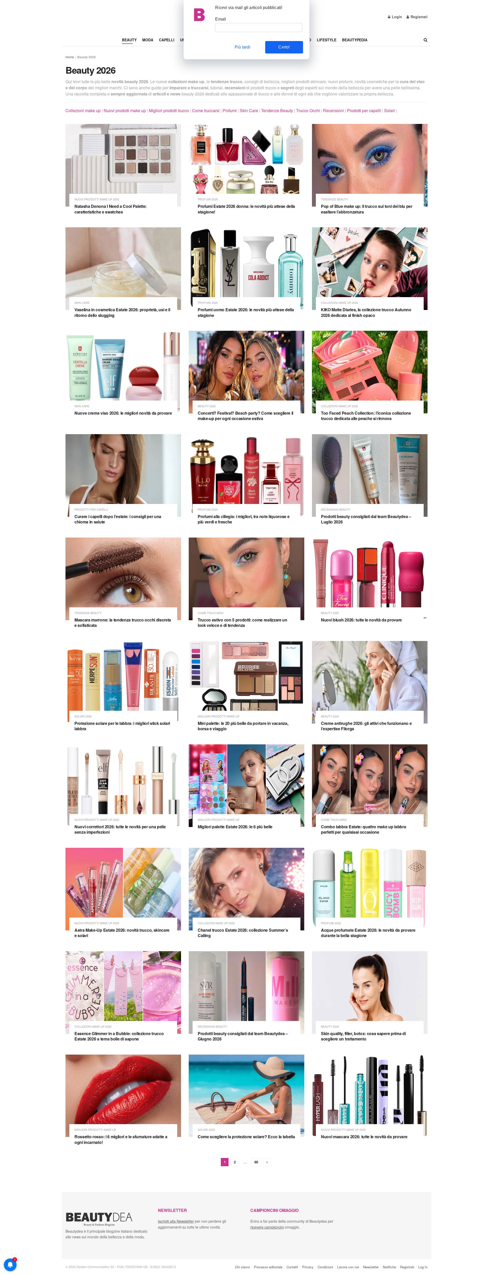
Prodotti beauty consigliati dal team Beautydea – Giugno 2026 (243, 1036)
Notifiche (389, 1266)
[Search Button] (426, 39)
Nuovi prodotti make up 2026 (96, 199)
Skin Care (249, 110)
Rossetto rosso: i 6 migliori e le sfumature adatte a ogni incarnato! (120, 1139)
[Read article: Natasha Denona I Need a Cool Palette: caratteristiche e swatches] (123, 165)
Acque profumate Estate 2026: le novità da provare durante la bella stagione (368, 933)
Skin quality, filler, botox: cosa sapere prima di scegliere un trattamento (363, 1036)
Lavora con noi (348, 1266)
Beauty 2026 (207, 406)
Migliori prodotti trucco (169, 110)
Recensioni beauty (335, 509)
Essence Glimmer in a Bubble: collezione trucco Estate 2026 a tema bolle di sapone (119, 1036)
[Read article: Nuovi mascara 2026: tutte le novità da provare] (370, 1096)
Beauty (129, 39)
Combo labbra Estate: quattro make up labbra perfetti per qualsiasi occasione (363, 829)
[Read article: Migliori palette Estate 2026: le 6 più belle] (246, 785)
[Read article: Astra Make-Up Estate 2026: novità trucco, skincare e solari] (123, 889)
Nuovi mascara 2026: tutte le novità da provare (364, 1137)
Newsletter (371, 1266)
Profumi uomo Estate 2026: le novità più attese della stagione (246, 312)
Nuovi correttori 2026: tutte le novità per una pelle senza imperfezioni (120, 829)
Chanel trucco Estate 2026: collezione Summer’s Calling (243, 933)
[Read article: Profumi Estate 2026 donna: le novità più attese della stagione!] (246, 165)
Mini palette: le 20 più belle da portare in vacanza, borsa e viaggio (243, 726)
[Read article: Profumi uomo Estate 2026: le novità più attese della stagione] (246, 268)
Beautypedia (354, 39)
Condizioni (325, 1266)
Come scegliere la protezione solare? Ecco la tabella (246, 1137)
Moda (147, 39)
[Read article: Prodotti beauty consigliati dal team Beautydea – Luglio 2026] (370, 475)
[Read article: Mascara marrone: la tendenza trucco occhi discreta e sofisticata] (123, 579)
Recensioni (333, 110)
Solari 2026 (83, 716)
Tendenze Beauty (277, 110)
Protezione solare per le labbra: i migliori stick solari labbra (122, 726)
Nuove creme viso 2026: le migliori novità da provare (123, 413)
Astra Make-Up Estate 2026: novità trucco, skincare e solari (121, 933)
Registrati (419, 16)
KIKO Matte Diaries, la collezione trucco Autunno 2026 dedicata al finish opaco (366, 312)
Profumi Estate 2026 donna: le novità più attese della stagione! (246, 209)
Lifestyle (326, 39)
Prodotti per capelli (364, 110)
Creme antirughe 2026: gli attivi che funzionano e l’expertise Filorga (366, 726)
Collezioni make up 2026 (339, 302)
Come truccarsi (206, 110)
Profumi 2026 (208, 199)
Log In (423, 1266)
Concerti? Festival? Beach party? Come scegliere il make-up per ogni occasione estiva (245, 416)
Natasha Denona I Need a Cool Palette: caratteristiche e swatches (110, 209)
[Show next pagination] (267, 1162)
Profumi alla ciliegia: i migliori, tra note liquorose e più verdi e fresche (243, 519)
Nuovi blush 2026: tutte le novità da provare (361, 620)
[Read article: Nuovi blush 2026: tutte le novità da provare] (370, 579)
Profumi (230, 110)
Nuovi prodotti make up (125, 110)
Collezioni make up (83, 110)
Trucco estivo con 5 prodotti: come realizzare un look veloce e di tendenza (242, 622)
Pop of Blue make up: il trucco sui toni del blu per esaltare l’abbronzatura (366, 209)
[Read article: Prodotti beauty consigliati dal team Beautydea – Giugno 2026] (246, 992)
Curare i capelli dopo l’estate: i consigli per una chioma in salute (117, 519)
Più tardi (242, 47)
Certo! (284, 47)
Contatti (292, 1266)
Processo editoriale (268, 1266)
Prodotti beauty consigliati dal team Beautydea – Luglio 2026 (366, 519)
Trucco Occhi (308, 110)
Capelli (166, 39)
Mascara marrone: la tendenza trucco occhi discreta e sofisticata (122, 622)
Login (396, 16)
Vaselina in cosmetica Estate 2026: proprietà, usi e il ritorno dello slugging (122, 312)
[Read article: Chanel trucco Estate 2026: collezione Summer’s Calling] (246, 889)
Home (69, 57)
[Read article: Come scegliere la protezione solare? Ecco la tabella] (246, 1096)
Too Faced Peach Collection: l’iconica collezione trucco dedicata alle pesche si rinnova (366, 416)
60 (256, 1162)
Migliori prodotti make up (218, 716)
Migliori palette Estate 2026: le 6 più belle (235, 827)
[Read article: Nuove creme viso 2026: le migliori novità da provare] (123, 372)
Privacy (308, 1266)
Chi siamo (242, 1266)
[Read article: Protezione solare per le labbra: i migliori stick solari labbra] (123, 682)
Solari (389, 110)
